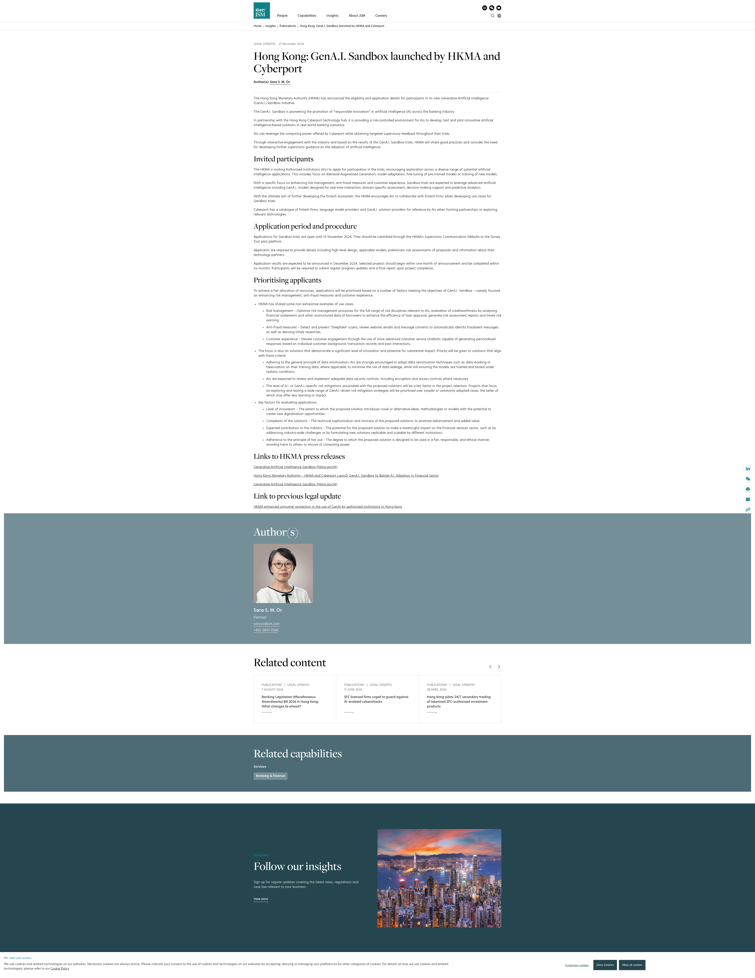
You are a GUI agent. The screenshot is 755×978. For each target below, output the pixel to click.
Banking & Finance (270, 776)
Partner (260, 618)
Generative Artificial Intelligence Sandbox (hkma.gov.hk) (295, 467)
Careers (381, 16)
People (282, 16)
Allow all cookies (632, 964)
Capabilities (307, 16)
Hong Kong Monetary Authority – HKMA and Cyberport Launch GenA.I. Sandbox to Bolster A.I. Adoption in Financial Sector (346, 475)
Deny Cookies (605, 964)
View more (261, 899)
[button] (490, 667)
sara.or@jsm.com (267, 624)
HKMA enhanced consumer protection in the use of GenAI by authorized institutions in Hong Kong (328, 507)
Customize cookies (577, 965)
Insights (332, 16)
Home (257, 26)
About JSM (357, 16)
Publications (288, 26)
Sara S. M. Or (280, 82)
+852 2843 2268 (266, 630)
